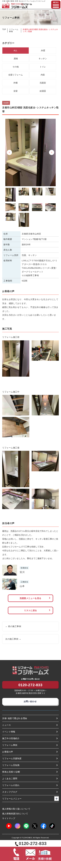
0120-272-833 (30, 685)
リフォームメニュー (12, 798)
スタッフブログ (9, 792)
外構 (15, 83)
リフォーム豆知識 (10, 765)
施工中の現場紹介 (10, 738)
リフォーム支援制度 (12, 758)
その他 (15, 67)
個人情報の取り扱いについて (16, 809)
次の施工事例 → (13, 639)
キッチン (43, 58)
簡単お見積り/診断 (11, 772)
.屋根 (15, 58)
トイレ (43, 67)
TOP (4, 29)
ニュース (6, 725)
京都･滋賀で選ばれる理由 (14, 718)
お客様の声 (7, 752)
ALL (15, 50)
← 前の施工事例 (13, 626)
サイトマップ (8, 818)
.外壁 (42, 50)
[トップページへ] (21, 4)
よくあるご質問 (9, 778)
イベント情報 (8, 732)
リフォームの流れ (10, 785)
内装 (43, 75)
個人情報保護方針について (15, 813)
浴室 (15, 91)
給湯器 (43, 91)
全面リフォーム (15, 75)
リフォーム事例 (9, 745)
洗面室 (43, 83)
